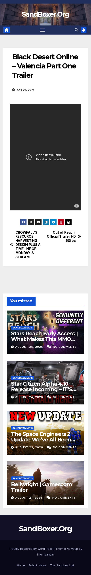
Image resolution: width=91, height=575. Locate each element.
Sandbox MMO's (22, 327)
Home (21, 565)
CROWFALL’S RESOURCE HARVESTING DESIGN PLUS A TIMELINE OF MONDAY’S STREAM (28, 245)
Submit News (37, 565)
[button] (76, 30)
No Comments (65, 346)
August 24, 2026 (29, 397)
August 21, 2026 (29, 497)
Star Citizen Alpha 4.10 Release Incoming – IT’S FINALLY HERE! (41, 389)
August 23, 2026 (29, 447)
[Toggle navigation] (42, 30)
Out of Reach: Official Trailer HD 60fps (61, 237)
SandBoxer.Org (45, 14)
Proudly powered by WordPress (31, 548)
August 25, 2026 (29, 346)
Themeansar (45, 554)
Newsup (72, 548)
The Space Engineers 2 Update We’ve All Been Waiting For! (41, 439)
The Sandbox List (62, 565)
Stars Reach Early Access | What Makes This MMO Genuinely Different (44, 339)
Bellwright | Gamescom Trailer (41, 487)
